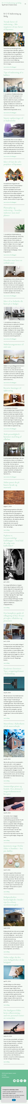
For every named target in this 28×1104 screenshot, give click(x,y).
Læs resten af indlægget (10, 67)
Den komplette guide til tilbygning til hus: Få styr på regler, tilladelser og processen (14, 617)
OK (14, 1100)
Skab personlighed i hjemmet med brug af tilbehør (12, 437)
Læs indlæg (6, 530)
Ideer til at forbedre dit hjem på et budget (13, 302)
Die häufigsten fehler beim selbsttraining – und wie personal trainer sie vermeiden (14, 1014)
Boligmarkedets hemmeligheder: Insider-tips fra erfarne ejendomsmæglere (14, 901)
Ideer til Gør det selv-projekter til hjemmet (13, 163)
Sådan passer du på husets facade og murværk (11, 485)
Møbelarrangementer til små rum (14, 345)
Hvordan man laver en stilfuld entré (13, 261)
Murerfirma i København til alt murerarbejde (14, 724)
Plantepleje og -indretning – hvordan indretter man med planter (12, 211)
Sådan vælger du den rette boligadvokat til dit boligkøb (14, 960)
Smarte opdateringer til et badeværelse (13, 119)
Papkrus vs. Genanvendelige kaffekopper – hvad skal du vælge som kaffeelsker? (13, 540)
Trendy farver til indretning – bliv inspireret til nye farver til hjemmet (13, 26)
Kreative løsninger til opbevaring (12, 389)
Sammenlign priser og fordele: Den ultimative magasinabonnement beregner (13, 790)
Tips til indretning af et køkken (13, 73)
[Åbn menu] (25, 4)
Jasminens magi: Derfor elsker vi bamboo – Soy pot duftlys (13, 848)
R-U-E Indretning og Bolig (11, 3)
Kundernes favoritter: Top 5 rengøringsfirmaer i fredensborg (14, 671)
